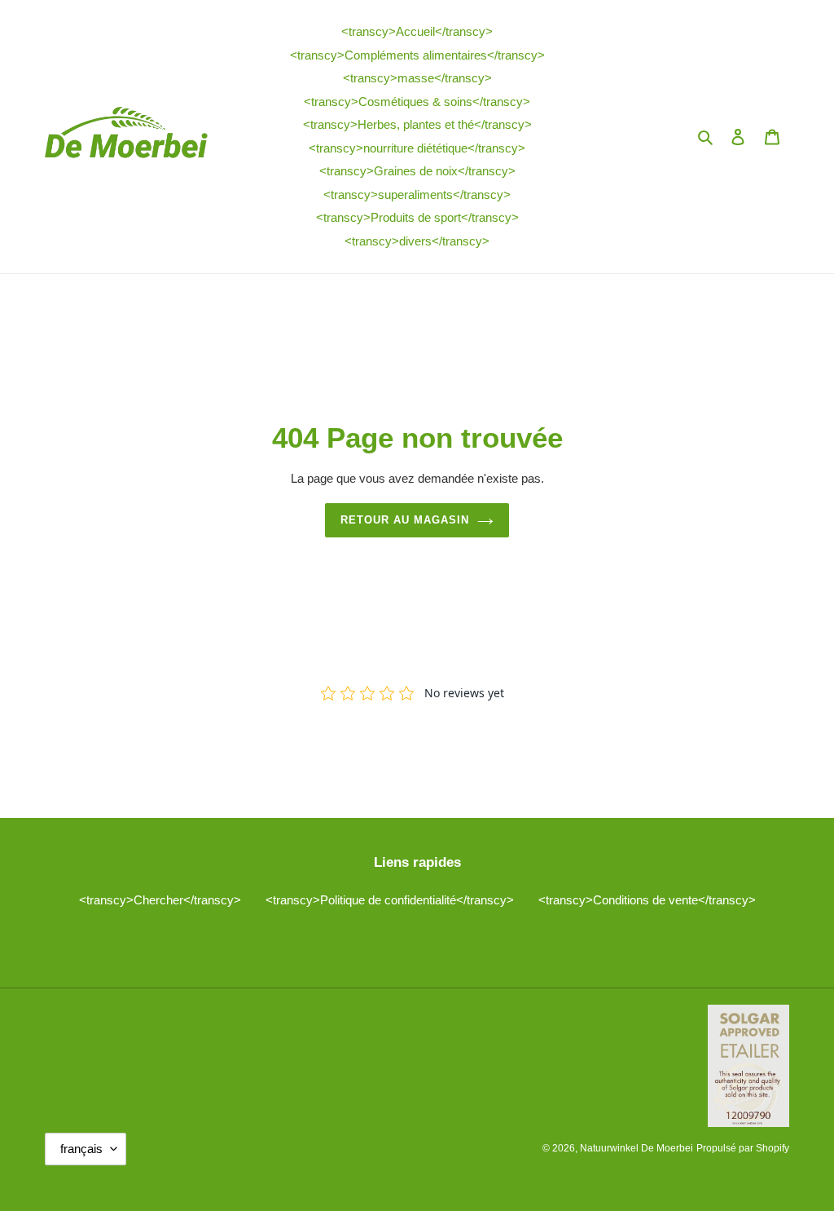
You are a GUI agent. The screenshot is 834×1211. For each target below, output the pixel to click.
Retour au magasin (405, 520)
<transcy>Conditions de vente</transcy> (647, 900)
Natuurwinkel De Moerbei (636, 1148)
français (81, 1149)
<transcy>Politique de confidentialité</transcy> (390, 900)
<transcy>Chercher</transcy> (160, 900)
